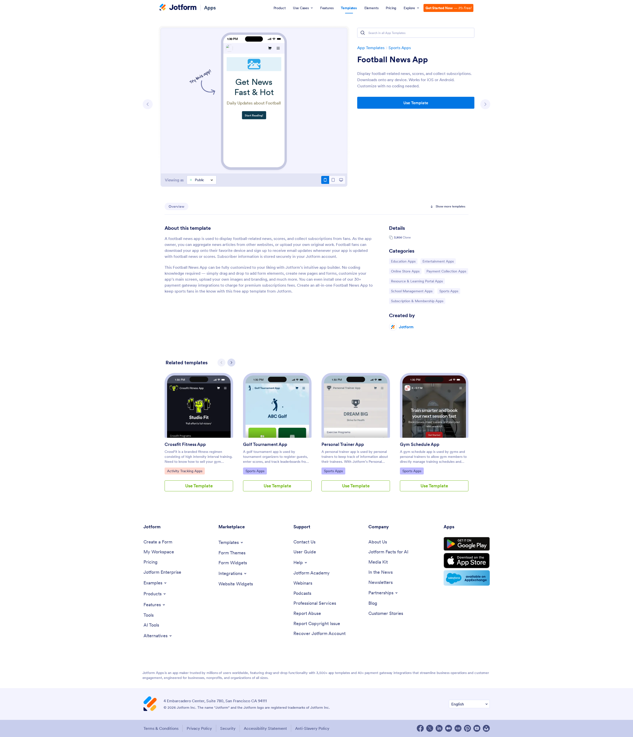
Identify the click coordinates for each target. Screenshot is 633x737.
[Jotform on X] (429, 728)
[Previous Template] (148, 104)
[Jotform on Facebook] (420, 728)
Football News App (392, 60)
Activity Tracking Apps (184, 471)
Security (228, 728)
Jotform (406, 326)
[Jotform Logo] (178, 7)
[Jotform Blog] (458, 728)
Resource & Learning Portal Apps (417, 281)
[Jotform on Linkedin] (439, 728)
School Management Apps (411, 291)
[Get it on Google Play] (467, 544)
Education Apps (403, 261)
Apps (210, 7)
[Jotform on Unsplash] (486, 728)
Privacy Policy (199, 728)
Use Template (415, 102)
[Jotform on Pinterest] (467, 728)
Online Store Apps (405, 271)
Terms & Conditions (160, 728)
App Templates (371, 47)
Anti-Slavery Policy (312, 728)
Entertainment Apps (438, 261)
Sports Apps (399, 47)
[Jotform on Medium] (448, 728)
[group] (199, 436)
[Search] (362, 33)
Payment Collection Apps (446, 271)
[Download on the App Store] (467, 560)
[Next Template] (485, 104)
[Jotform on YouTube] (476, 728)
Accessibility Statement (265, 728)
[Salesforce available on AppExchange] (467, 578)
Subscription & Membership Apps (417, 301)
